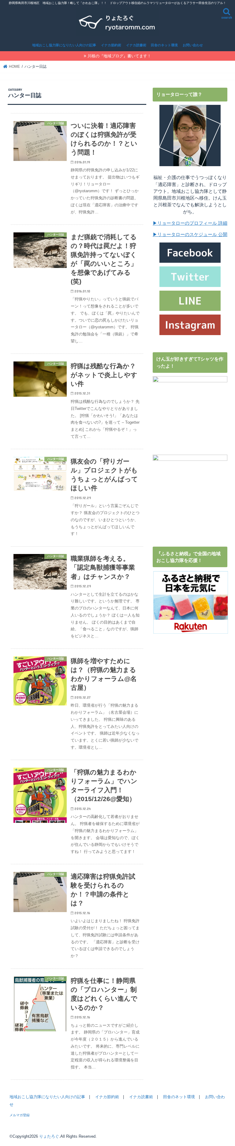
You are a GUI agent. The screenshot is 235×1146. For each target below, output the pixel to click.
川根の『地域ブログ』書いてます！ (119, 56)
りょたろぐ (49, 1136)
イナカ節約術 (111, 45)
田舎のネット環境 (164, 45)
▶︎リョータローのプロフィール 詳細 (190, 223)
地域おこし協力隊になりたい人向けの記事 (64, 45)
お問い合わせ (193, 45)
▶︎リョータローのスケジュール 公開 (190, 234)
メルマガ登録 (19, 1115)
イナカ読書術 (136, 45)
